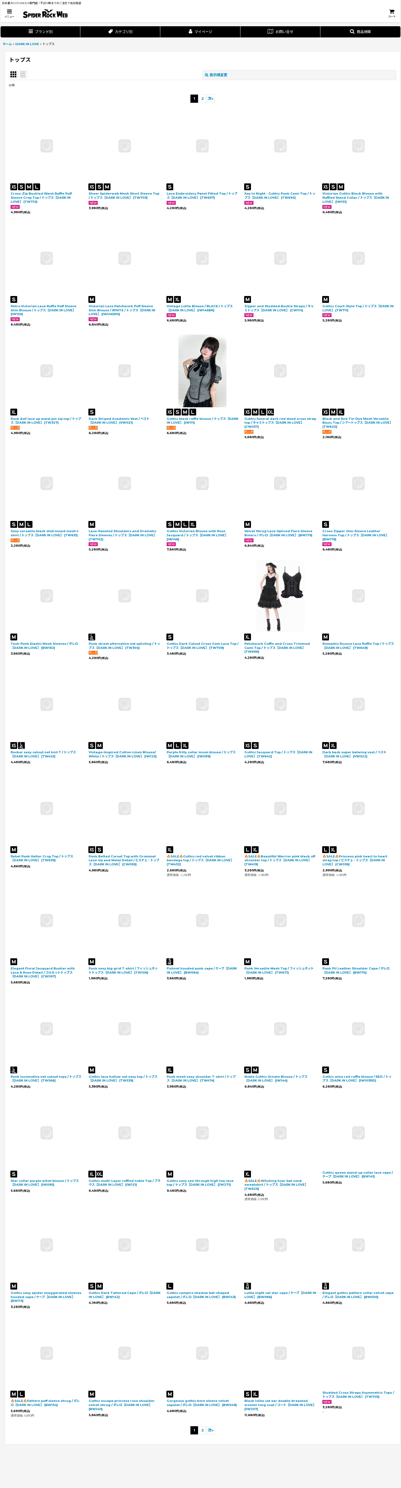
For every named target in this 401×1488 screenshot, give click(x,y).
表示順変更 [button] (218, 75)
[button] (9, 13)
